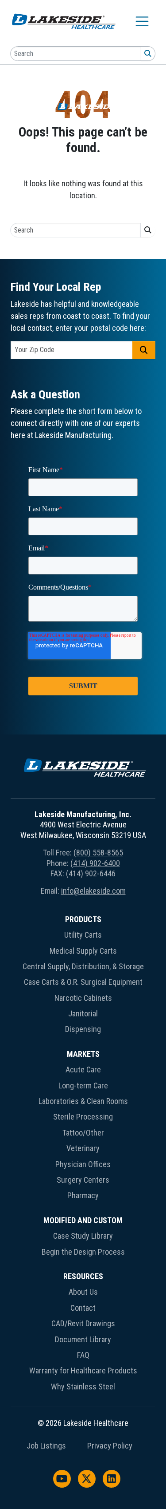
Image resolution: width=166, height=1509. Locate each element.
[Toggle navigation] (142, 21)
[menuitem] (83, 976)
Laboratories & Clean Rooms (83, 1101)
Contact (83, 1307)
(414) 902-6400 (95, 863)
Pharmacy (83, 1195)
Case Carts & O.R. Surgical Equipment (83, 982)
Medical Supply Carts (83, 950)
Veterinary (83, 1148)
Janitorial (83, 1013)
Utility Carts (83, 934)
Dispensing (83, 1029)
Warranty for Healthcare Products (83, 1370)
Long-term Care (83, 1085)
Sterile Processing (83, 1116)
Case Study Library (83, 1235)
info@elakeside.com (93, 890)
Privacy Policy (109, 1446)
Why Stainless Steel (83, 1386)
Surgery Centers (83, 1179)
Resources (83, 1276)
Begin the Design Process (83, 1251)
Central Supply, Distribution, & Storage (83, 966)
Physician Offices (83, 1164)
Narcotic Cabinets (83, 998)
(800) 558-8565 (98, 852)
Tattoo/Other (83, 1132)
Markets (83, 1054)
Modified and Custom (83, 1220)
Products (83, 919)
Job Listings (46, 1446)
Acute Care (83, 1069)
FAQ (83, 1355)
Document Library (83, 1339)
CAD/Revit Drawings (83, 1323)
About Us (83, 1291)
